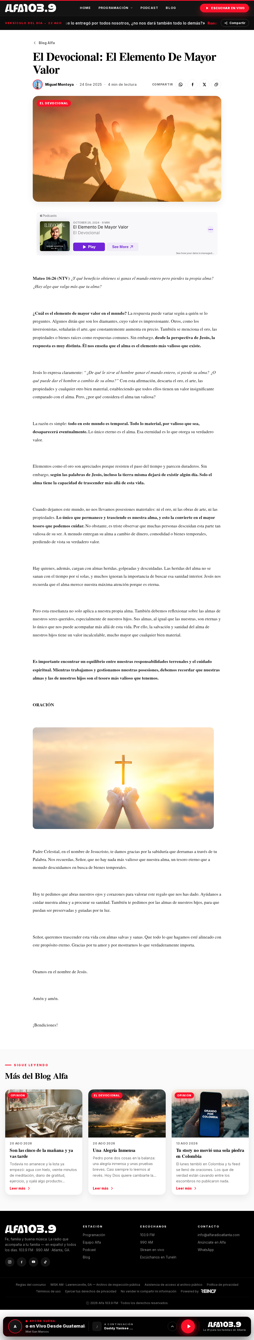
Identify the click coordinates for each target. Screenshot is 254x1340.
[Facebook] (21, 1262)
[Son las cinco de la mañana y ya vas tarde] (43, 1113)
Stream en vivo (152, 1250)
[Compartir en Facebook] (192, 84)
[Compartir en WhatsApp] (181, 84)
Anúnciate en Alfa (212, 1242)
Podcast (149, 8)
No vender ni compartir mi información (148, 1291)
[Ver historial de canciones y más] (172, 1326)
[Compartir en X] (204, 84)
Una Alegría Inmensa (114, 1150)
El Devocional (54, 103)
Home (85, 8)
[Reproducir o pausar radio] (188, 1326)
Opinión (18, 1095)
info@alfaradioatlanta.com (219, 1235)
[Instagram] (9, 1262)
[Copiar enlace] (216, 84)
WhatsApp (206, 1250)
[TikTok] (45, 1262)
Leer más (17, 1188)
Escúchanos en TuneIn (158, 1257)
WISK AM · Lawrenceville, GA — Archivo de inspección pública (95, 1284)
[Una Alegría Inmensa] (126, 1113)
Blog (171, 8)
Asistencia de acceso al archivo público (173, 1284)
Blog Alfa (47, 43)
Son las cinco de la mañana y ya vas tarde (41, 1153)
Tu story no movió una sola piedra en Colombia (210, 1153)
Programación (113, 8)
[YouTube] (33, 1262)
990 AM (146, 1242)
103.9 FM (147, 1235)
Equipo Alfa (92, 1242)
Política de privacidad (222, 1284)
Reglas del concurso (31, 1284)
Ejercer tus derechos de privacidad (90, 1291)
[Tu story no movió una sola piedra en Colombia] (210, 1113)
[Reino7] (209, 1291)
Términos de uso (48, 1291)
